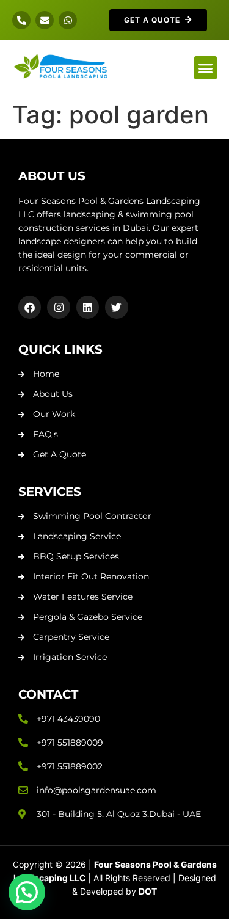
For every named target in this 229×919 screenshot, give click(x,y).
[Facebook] (29, 307)
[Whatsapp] (68, 20)
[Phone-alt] (21, 20)
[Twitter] (116, 307)
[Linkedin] (87, 307)
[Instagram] (58, 307)
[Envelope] (44, 20)
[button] (205, 67)
